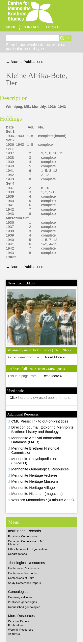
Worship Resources (20, 629)
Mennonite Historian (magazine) (37, 494)
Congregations (17, 553)
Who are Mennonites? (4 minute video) (42, 500)
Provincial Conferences (22, 536)
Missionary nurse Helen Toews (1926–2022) (39, 350)
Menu (11, 27)
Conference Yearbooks (22, 573)
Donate (53, 27)
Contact (31, 27)
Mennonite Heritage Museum (34, 481)
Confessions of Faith (21, 577)
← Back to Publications (24, 62)
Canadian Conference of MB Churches (26, 542)
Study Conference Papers (24, 582)
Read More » (54, 357)
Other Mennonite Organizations (28, 549)
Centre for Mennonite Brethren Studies (41, 12)
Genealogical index (20, 597)
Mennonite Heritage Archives (34, 475)
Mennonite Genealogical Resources (40, 469)
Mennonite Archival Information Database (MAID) (36, 440)
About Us (14, 633)
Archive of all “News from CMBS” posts (36, 369)
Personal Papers (18, 621)
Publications (15, 625)
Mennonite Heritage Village (33, 488)
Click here (18, 398)
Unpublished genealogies (24, 607)
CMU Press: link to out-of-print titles (39, 421)
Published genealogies (22, 602)
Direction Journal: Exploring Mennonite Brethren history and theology (42, 429)
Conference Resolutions (23, 568)
